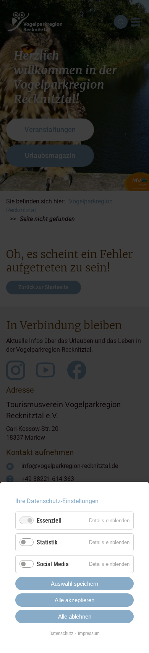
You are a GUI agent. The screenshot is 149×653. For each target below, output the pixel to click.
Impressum (89, 633)
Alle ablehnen (74, 616)
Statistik (47, 542)
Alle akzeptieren (74, 600)
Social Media (53, 564)
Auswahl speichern (74, 583)
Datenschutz (61, 633)
